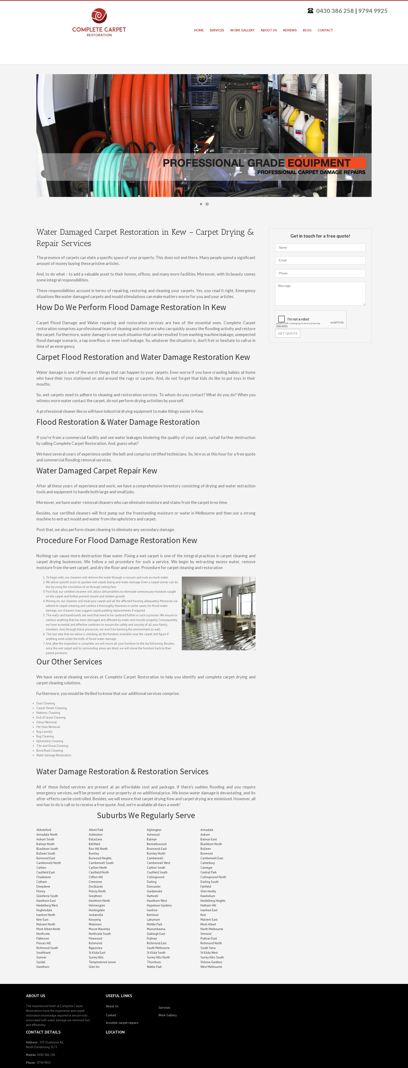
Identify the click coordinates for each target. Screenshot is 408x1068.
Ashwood (153, 835)
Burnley (94, 853)
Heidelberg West (47, 905)
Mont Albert (208, 924)
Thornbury (154, 962)
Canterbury (207, 863)
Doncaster (154, 887)
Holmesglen (97, 905)
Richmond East (156, 943)
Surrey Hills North (158, 957)
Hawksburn (207, 896)
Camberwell (155, 858)
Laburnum (153, 920)
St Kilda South (156, 953)
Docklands (96, 887)
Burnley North (156, 853)
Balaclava (95, 839)
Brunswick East (157, 849)
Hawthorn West (157, 901)
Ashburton (95, 835)
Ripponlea (95, 948)
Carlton (41, 868)
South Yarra (208, 948)
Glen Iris (94, 967)
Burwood (206, 853)
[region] (204, 143)
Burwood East (45, 858)
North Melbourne (211, 929)
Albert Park (96, 830)
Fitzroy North (97, 891)
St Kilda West (209, 953)
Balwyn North (45, 844)
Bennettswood (156, 844)
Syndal (40, 962)
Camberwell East (211, 858)
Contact (111, 1015)
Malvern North (45, 924)
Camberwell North (48, 863)
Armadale (206, 830)
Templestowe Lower (102, 962)
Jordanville (96, 915)
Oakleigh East (156, 934)
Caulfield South (157, 872)
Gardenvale (154, 891)
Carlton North (98, 868)
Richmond (95, 943)
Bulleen (205, 849)
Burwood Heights (100, 858)
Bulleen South (45, 853)
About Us (112, 1006)
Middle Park (154, 924)
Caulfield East (45, 872)
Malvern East (208, 920)
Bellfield (94, 844)
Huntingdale (97, 910)
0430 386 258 (335, 10)
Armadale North (47, 835)
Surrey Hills (96, 957)
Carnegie (206, 868)
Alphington (154, 830)
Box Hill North (98, 849)
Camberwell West (158, 863)
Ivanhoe (152, 910)
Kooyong (95, 920)
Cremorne (95, 882)
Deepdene (43, 887)
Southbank (43, 953)
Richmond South (47, 948)
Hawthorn (42, 967)
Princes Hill (43, 943)
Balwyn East (208, 839)
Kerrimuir (153, 915)
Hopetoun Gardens (159, 905)
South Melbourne (158, 948)
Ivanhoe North (45, 915)
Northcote (43, 934)
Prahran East (208, 938)
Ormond (205, 934)
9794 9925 (373, 10)
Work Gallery (167, 1015)
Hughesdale (44, 910)
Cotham (41, 882)
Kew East (42, 920)
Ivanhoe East (208, 910)
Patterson (42, 938)
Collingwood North (213, 877)
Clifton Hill (96, 877)
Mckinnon (95, 924)
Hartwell (152, 896)
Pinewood (95, 938)
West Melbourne (211, 967)
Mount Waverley (99, 929)
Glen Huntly (208, 891)
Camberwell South (101, 863)
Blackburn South (47, 849)
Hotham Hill (208, 905)
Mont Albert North (48, 929)
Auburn (205, 835)
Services (164, 1007)
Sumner (41, 957)
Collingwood (155, 877)
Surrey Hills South (212, 957)
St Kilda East (97, 953)
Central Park (208, 872)
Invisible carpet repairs (122, 1023)
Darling (152, 882)
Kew (203, 915)
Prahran (152, 938)
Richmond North (211, 943)
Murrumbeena (156, 929)
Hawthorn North (99, 901)
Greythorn (95, 896)
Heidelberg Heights (212, 901)
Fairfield (205, 887)
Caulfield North (99, 872)
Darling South (209, 882)
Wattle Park (154, 967)
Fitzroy (40, 891)
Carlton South (156, 868)
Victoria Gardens (211, 962)
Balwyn (152, 839)
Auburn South (45, 839)
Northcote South (100, 934)
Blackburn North (211, 844)
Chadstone (43, 877)
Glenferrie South (47, 896)
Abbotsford (43, 830)
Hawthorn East (46, 901)
